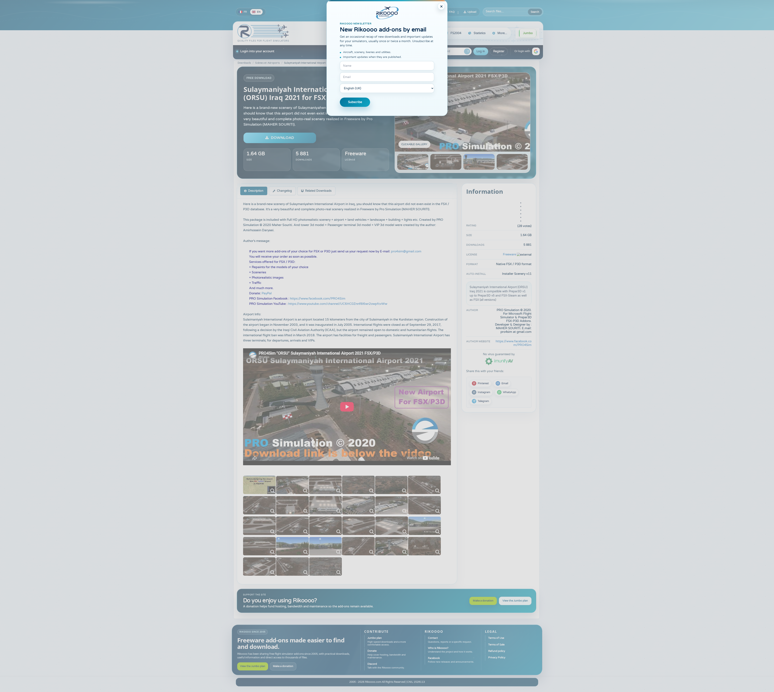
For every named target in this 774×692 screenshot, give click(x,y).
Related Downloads (318, 191)
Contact (450, 639)
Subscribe (355, 102)
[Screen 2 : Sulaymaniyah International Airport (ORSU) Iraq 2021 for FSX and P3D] (445, 162)
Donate (386, 654)
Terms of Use (496, 638)
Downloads (244, 62)
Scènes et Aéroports (267, 62)
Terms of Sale (496, 644)
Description (255, 191)
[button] (536, 51)
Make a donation (483, 600)
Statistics (480, 33)
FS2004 (455, 33)
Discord (386, 665)
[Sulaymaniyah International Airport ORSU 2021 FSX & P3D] (259, 485)
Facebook (451, 660)
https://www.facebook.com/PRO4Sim (317, 298)
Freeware (355, 154)
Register (498, 51)
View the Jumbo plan (515, 600)
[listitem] (480, 383)
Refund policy (496, 651)
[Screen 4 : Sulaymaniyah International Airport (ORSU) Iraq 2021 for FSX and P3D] (512, 162)
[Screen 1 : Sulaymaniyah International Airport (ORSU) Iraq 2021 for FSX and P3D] (462, 112)
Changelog (284, 191)
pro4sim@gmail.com (406, 251)
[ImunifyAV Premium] (499, 361)
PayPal (267, 293)
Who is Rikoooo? (450, 649)
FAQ (452, 12)
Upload (471, 12)
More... (502, 33)
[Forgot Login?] (467, 51)
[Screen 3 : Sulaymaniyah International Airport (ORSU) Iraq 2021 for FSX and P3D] (478, 162)
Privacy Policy (496, 657)
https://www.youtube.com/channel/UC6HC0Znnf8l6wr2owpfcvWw (337, 304)
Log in (480, 51)
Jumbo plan (386, 641)
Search (535, 12)
